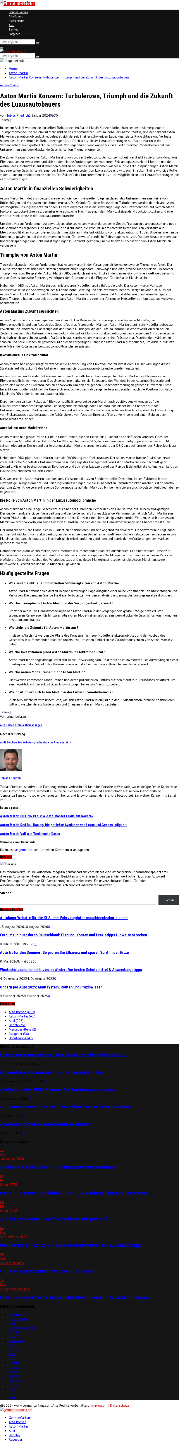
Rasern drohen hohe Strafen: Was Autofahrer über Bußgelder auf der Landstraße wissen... (75, 1297)
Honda (13, 1397)
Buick (12, 1354)
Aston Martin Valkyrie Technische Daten (30, 834)
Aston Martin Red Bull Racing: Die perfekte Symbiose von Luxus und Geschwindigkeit (63, 825)
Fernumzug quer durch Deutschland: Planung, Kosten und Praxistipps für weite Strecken (73, 935)
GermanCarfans (18, 12)
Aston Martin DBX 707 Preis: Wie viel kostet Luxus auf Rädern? (46, 816)
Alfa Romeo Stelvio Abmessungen (21, 725)
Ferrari (13, 1384)
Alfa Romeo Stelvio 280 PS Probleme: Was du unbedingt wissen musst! (59, 1089)
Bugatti (14, 1349)
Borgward (16, 1341)
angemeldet (24, 849)
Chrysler (15, 1367)
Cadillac (14, 1362)
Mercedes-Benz (22, 1029)
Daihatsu (15, 1380)
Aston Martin (16, 21)
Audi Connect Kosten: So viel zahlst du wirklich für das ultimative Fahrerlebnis (66, 1107)
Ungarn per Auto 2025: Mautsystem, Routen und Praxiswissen (51, 987)
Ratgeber (14, 34)
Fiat (12, 1389)
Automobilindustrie (23, 1328)
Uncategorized (21, 1038)
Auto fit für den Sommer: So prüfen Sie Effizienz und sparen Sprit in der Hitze (64, 952)
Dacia (13, 1375)
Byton (13, 1358)
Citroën (14, 1371)
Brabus (14, 1345)
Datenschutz (119, 1405)
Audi (11, 25)
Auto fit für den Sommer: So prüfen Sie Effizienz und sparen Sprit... (56, 1219)
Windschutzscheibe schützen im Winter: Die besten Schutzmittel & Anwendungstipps (71, 969)
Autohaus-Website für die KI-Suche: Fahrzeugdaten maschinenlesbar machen (64, 917)
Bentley (13, 29)
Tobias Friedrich (17, 115)
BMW (13, 1336)
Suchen (5, 893)
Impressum (99, 1405)
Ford (12, 1393)
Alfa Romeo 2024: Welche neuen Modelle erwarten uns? (46, 1124)
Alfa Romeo (16, 16)
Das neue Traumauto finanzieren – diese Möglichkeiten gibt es (52, 1072)
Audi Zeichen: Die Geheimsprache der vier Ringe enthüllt (35, 742)
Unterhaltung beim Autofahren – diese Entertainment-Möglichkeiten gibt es (63, 1055)
